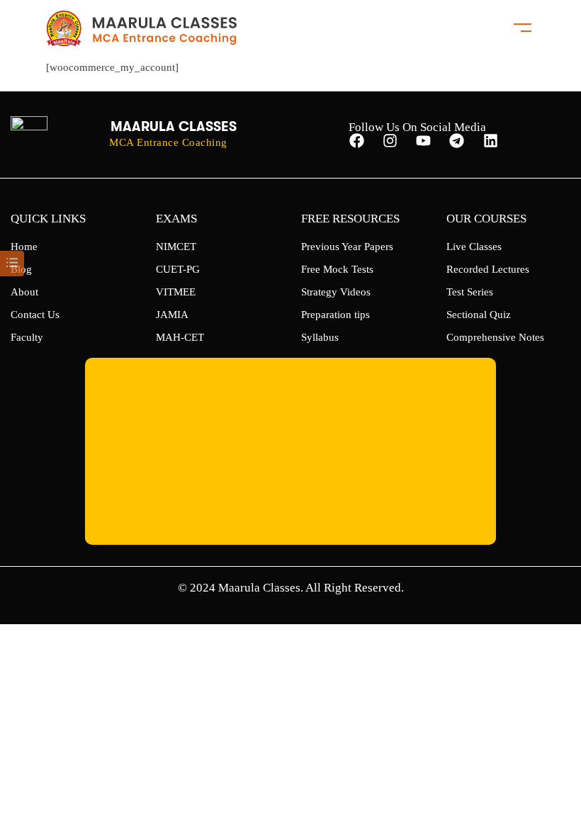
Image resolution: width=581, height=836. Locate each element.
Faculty (27, 337)
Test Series (469, 292)
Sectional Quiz (478, 314)
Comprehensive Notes (495, 337)
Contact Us (35, 314)
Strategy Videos (336, 292)
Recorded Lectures (487, 269)
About (24, 292)
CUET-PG (178, 269)
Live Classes (474, 246)
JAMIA (172, 314)
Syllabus (320, 337)
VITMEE (176, 292)
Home (24, 246)
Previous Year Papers (347, 246)
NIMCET (176, 246)
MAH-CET (180, 337)
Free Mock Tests (337, 269)
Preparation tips (335, 314)
